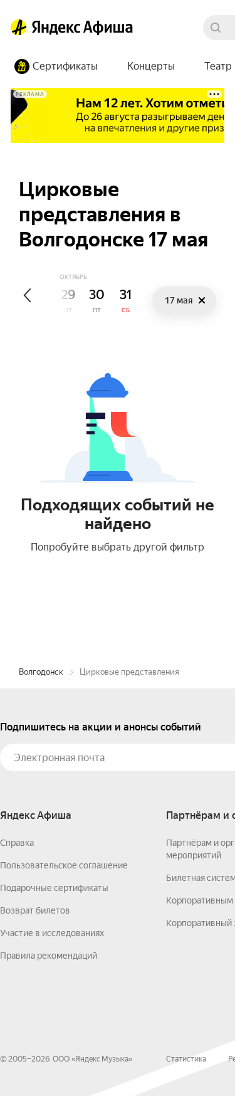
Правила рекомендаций (48, 956)
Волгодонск (41, 672)
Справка (17, 843)
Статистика (186, 1059)
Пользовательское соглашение (64, 865)
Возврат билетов (35, 910)
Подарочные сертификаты (54, 888)
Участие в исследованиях (52, 933)
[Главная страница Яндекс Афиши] (19, 27)
